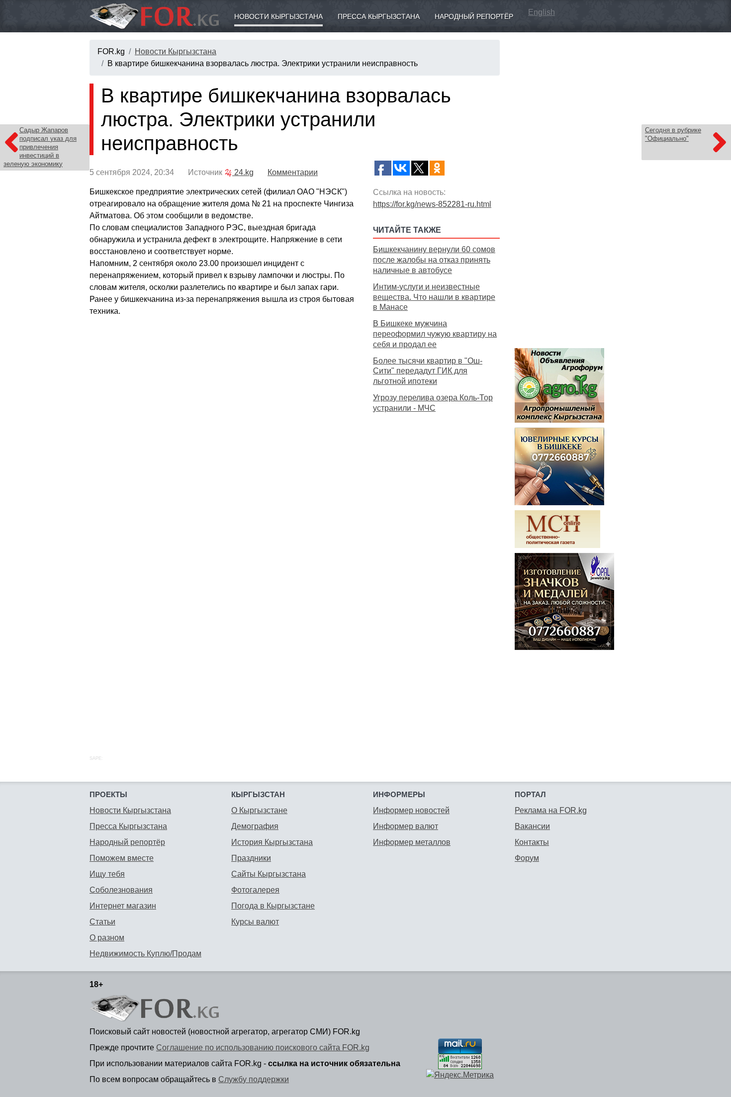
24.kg (243, 172)
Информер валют (405, 826)
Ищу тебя (107, 874)
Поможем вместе (122, 858)
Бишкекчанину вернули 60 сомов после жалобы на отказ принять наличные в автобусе (434, 259)
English (541, 12)
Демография (254, 826)
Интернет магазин (123, 906)
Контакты (532, 842)
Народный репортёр (474, 16)
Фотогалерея (255, 890)
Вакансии (532, 826)
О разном (107, 937)
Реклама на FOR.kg (551, 810)
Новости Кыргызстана (278, 16)
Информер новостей (411, 810)
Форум (527, 858)
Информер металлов (412, 842)
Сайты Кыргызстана (268, 874)
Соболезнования (121, 890)
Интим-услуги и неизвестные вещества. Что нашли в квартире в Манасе (434, 297)
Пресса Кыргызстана (379, 16)
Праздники (251, 858)
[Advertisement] (436, 573)
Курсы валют (255, 921)
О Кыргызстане (259, 810)
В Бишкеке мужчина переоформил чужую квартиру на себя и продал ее (435, 334)
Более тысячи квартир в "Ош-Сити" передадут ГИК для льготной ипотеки (427, 371)
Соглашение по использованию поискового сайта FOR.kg (262, 1047)
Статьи (102, 921)
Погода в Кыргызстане (273, 906)
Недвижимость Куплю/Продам (145, 953)
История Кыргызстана (272, 842)
